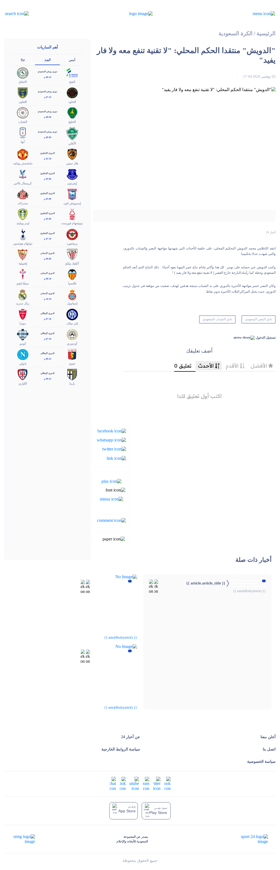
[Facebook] (111, 430)
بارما (72, 383)
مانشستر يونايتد (23, 163)
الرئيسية (266, 33)
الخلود (72, 101)
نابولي (23, 363)
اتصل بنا (269, 749)
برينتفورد (72, 243)
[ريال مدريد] (22, 294)
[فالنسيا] (72, 274)
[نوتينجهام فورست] (72, 214)
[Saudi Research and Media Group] (23, 839)
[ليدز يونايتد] (22, 214)
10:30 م (47, 299)
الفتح (72, 81)
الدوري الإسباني (47, 253)
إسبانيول (72, 303)
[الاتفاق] (22, 72)
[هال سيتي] (72, 154)
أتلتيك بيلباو (72, 263)
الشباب (22, 121)
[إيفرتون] (72, 174)
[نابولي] (22, 354)
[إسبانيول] (72, 294)
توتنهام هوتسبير (22, 243)
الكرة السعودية (235, 33)
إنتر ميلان (72, 323)
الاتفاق (23, 81)
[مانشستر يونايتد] (22, 154)
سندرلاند (23, 203)
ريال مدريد (22, 303)
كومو (23, 343)
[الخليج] (72, 112)
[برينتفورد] (72, 234)
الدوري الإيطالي (47, 313)
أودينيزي (72, 343)
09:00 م (47, 117)
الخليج (72, 121)
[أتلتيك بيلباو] (72, 254)
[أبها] (22, 132)
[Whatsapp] (111, 439)
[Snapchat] (112, 783)
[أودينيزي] (72, 334)
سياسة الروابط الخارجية (120, 749)
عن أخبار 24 (130, 737)
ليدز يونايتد (22, 223)
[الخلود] (72, 92)
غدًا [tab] (23, 60)
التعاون (23, 101)
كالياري (23, 383)
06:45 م (47, 77)
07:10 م (47, 97)
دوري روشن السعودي (47, 71)
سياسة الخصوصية (261, 762)
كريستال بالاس (23, 183)
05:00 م (47, 179)
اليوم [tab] (48, 59)
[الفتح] (72, 72)
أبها (23, 141)
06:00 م (47, 259)
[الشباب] (22, 112)
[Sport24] (249, 839)
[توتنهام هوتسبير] (22, 234)
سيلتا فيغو (23, 283)
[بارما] (72, 374)
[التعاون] (22, 92)
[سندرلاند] (22, 194)
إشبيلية (23, 263)
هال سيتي (72, 163)
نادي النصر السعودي (258, 319)
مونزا (22, 323)
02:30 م (47, 159)
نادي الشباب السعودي (217, 319)
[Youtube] (134, 783)
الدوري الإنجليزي (47, 153)
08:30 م (47, 279)
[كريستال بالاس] (22, 174)
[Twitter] (114, 448)
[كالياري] (22, 374)
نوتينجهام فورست (72, 223)
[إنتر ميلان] (72, 314)
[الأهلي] (72, 133)
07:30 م (47, 239)
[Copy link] (116, 457)
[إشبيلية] (22, 254)
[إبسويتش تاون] (72, 194)
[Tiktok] (123, 783)
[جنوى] (72, 354)
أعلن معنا (268, 737)
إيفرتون (72, 183)
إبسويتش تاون (72, 203)
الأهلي (72, 143)
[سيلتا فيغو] (22, 274)
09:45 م (47, 359)
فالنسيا (72, 283)
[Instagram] (146, 783)
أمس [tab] (72, 60)
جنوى (72, 363)
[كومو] (22, 334)
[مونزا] (22, 314)
